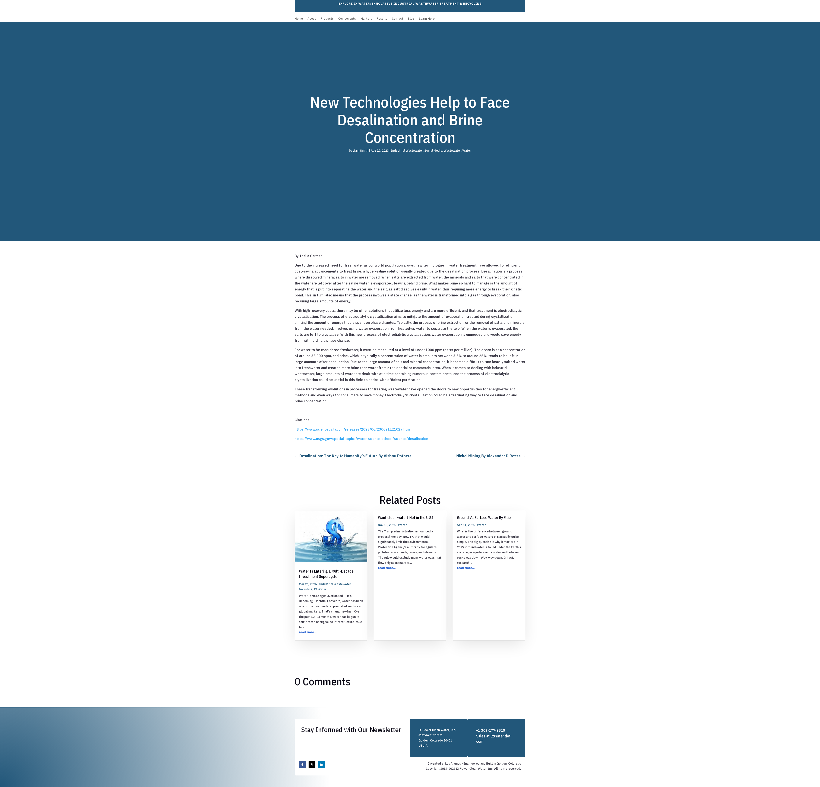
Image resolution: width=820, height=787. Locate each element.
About (312, 19)
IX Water (320, 589)
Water (466, 150)
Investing (305, 589)
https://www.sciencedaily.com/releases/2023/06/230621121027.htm (352, 429)
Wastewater (452, 150)
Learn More (427, 19)
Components (347, 19)
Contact (397, 19)
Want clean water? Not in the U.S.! (405, 517)
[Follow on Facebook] (302, 764)
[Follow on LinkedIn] (321, 764)
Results (382, 19)
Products (327, 19)
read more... (308, 632)
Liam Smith (360, 150)
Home (299, 19)
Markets (366, 19)
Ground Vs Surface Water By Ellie (484, 517)
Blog (411, 19)
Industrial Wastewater (407, 150)
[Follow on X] (312, 764)
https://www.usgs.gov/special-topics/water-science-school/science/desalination (361, 439)
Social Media (433, 150)
